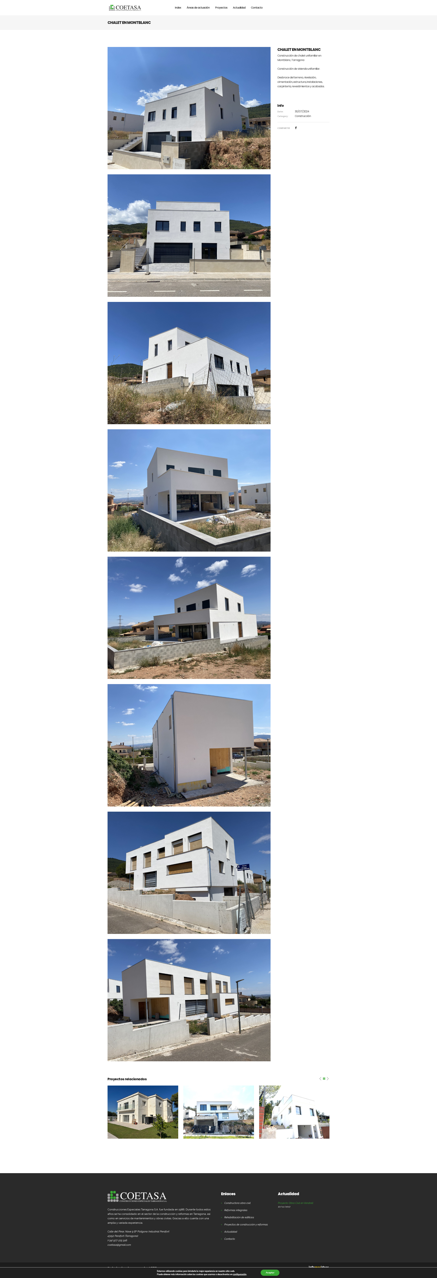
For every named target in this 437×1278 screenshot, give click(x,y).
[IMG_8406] (189, 617)
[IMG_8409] (189, 235)
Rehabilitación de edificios (239, 1217)
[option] (143, 1112)
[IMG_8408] (189, 362)
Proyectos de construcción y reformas (246, 1224)
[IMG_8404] (189, 872)
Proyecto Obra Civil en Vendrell (295, 1203)
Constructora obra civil (237, 1203)
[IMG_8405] (189, 745)
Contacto (229, 1238)
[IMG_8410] (189, 107)
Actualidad (230, 1231)
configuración (239, 1274)
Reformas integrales (235, 1210)
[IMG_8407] (189, 490)
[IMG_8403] (189, 1000)
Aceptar (270, 1272)
